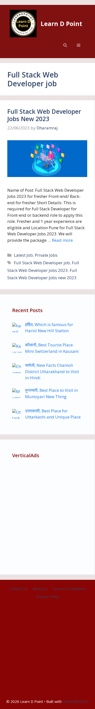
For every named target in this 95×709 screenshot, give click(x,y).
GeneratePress (76, 701)
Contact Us (18, 588)
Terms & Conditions (69, 588)
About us (40, 588)
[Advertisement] (47, 514)
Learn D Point (61, 23)
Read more (62, 240)
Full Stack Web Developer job (42, 263)
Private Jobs (46, 255)
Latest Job (23, 255)
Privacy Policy (47, 596)
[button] (65, 45)
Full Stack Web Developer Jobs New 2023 (44, 115)
